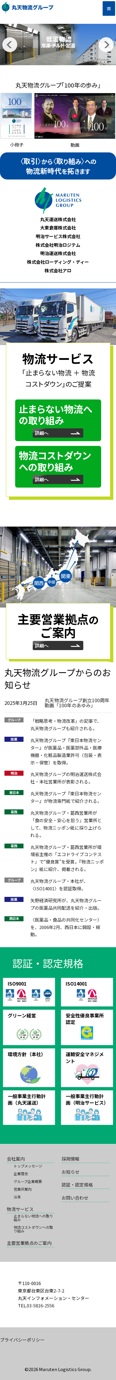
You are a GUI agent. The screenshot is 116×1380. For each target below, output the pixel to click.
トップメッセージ (28, 1165)
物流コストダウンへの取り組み (33, 1229)
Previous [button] (9, 44)
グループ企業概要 (28, 1181)
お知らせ (70, 1172)
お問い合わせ (75, 1198)
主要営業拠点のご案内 (29, 1243)
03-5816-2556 (40, 1305)
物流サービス (20, 1209)
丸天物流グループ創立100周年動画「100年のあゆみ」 (77, 703)
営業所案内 (23, 1189)
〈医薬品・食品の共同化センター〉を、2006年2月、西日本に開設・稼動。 (66, 927)
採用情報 (70, 1159)
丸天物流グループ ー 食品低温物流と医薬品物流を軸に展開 (43, 8)
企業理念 (21, 1173)
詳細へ (44, 432)
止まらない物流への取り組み (33, 1217)
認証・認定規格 (77, 1184)
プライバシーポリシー (22, 1340)
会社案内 (16, 1159)
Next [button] (106, 44)
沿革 (17, 1196)
